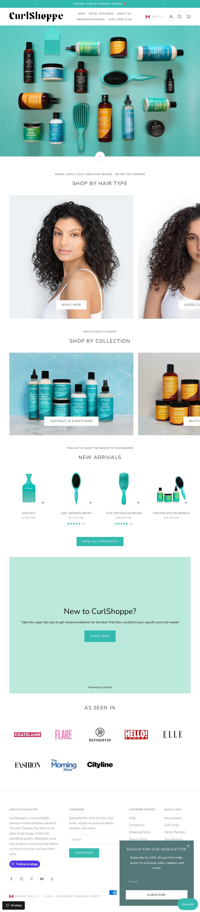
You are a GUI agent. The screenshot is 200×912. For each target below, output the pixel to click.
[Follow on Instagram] (21, 879)
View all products (100, 541)
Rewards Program (91, 19)
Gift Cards (172, 825)
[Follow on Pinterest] (32, 879)
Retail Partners (101, 13)
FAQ (132, 818)
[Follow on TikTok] (52, 879)
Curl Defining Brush (76, 513)
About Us (124, 13)
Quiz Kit (107, 687)
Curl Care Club (120, 19)
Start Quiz (100, 636)
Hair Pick (28, 513)
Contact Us (137, 825)
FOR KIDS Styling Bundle (171, 513)
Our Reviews (174, 839)
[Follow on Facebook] (11, 879)
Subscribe (156, 895)
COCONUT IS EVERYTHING (71, 421)
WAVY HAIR (71, 305)
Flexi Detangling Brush (124, 513)
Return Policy (138, 839)
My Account (173, 818)
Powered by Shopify (86, 896)
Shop (81, 13)
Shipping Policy (140, 832)
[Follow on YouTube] (42, 879)
